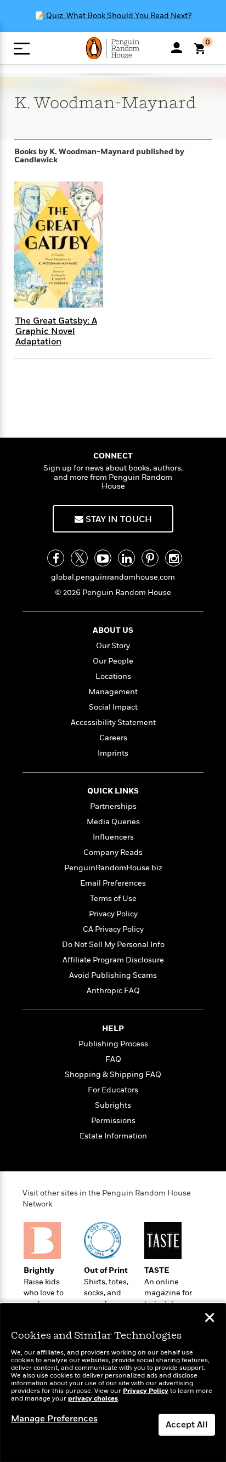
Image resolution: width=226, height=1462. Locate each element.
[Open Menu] (21, 48)
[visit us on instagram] (173, 557)
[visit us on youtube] (102, 557)
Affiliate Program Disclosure (113, 960)
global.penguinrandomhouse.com (113, 577)
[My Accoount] (176, 48)
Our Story (113, 646)
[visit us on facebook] (55, 557)
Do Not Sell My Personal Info (113, 944)
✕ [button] (209, 1318)
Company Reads (113, 852)
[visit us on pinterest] (150, 557)
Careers (113, 738)
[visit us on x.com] (79, 557)
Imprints (113, 753)
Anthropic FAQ (113, 990)
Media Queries (113, 822)
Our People (113, 661)
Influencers (113, 837)
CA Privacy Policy (113, 929)
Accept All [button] (187, 1425)
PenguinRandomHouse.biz (113, 868)
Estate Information (113, 1136)
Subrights (113, 1105)
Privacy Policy (113, 914)
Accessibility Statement (113, 722)
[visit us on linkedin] (126, 557)
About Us (113, 630)
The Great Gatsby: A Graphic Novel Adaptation (56, 331)
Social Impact (113, 707)
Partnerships (113, 806)
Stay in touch (117, 519)
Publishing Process (113, 1044)
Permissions (113, 1120)
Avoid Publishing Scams (113, 975)
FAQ (113, 1059)
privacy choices (93, 1398)
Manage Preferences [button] (54, 1419)
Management (113, 692)
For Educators (113, 1090)
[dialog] (113, 1383)
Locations (113, 676)
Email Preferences (113, 883)
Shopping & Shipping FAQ (113, 1074)
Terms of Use (113, 898)
